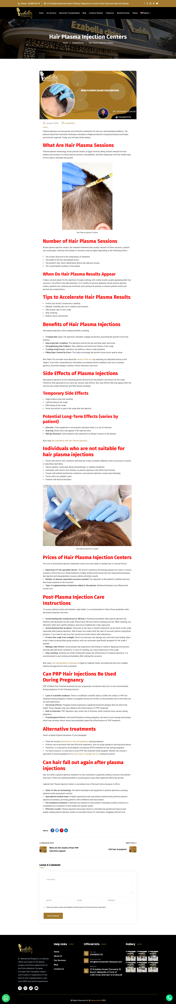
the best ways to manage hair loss (85, 754)
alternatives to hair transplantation (75, 741)
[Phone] (169, 998)
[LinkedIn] (66, 830)
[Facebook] (52, 830)
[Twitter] (57, 830)
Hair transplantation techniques (65, 663)
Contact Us (59, 969)
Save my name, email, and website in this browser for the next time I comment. (76, 907)
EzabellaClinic (78, 43)
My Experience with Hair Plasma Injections (69, 441)
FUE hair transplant (118, 849)
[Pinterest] (61, 830)
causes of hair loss (85, 359)
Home (65, 43)
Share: (45, 831)
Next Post (130, 843)
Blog (56, 965)
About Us (58, 956)
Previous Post (47, 843)
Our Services (60, 960)
